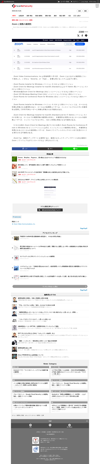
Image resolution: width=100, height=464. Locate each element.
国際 (14, 380)
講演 (55, 15)
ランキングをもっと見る (50, 286)
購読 (85, 11)
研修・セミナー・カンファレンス (20, 402)
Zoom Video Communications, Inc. (24, 224)
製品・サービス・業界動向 (57, 380)
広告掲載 (44, 431)
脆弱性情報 (17, 217)
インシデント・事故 (55, 367)
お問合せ (38, 431)
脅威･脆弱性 (38, 15)
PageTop (83, 228)
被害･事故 (29, 15)
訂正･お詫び (77, 15)
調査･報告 (48, 15)
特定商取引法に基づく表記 (58, 431)
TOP (50, 421)
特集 (52, 402)
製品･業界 (62, 15)
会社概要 (49, 431)
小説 (69, 15)
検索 (79, 11)
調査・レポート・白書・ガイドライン (59, 391)
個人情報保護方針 (51, 434)
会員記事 (21, 15)
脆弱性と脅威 (16, 367)
